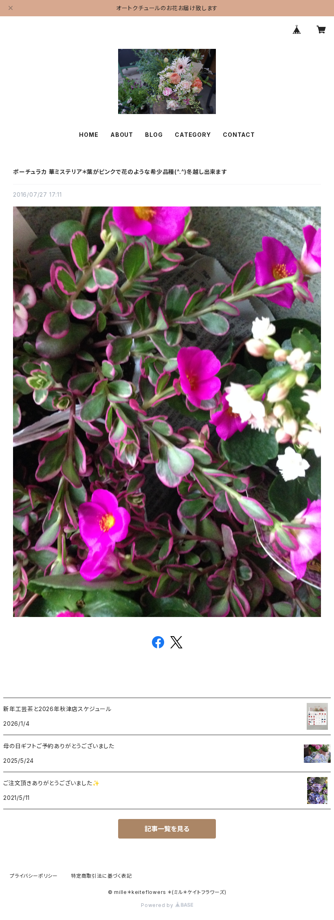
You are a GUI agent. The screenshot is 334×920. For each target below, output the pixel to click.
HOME (88, 134)
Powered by (158, 905)
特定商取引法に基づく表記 (101, 876)
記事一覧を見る (167, 829)
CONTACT (239, 134)
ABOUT (121, 134)
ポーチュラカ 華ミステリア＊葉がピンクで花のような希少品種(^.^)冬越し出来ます (120, 171)
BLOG (154, 134)
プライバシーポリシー (34, 876)
